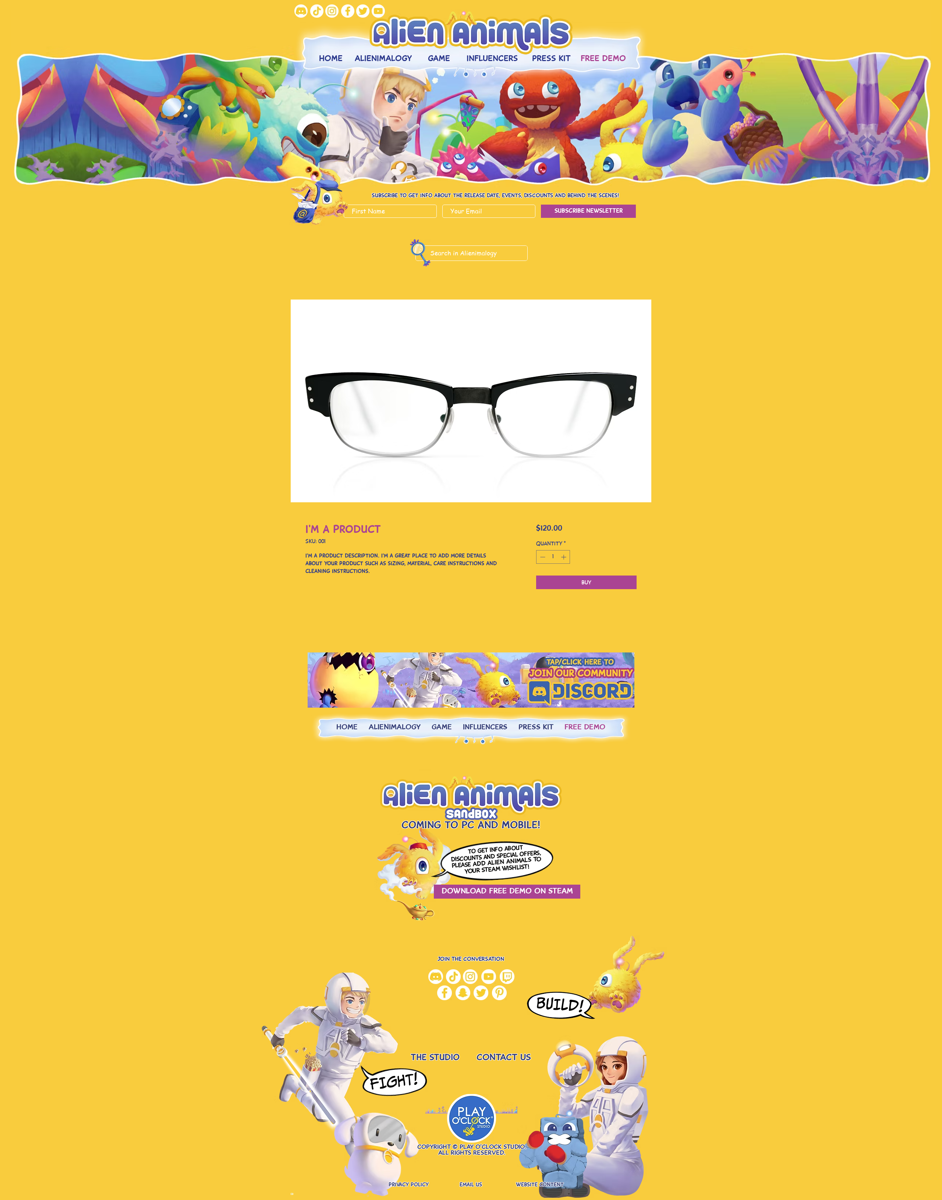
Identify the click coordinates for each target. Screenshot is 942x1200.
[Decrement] (541, 557)
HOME (347, 727)
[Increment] (564, 557)
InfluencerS (485, 727)
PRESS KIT (535, 727)
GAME (442, 727)
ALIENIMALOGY (395, 727)
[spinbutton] (553, 557)
